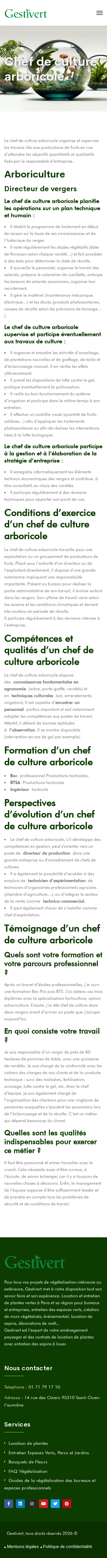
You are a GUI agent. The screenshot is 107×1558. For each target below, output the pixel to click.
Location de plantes (28, 1443)
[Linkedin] (20, 1503)
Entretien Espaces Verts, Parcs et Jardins (49, 1452)
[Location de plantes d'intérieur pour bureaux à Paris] (26, 12)
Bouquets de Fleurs (28, 1462)
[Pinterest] (66, 1503)
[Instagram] (32, 1503)
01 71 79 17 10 (44, 1387)
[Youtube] (43, 1503)
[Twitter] (55, 1503)
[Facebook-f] (8, 1503)
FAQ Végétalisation (28, 1471)
